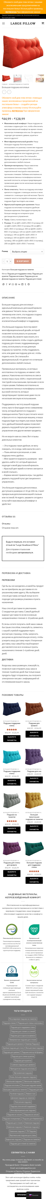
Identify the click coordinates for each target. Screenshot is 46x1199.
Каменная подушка (32, 1123)
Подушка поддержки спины (11, 772)
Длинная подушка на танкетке (13, 279)
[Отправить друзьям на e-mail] (13, 284)
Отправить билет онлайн (30, 1165)
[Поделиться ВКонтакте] (19, 284)
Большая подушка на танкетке (19, 84)
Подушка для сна (34, 771)
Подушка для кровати (34, 724)
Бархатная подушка (13, 1139)
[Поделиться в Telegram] (29, 284)
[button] (3, 23)
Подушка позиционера (11, 1119)
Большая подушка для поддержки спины (34, 865)
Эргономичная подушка (23, 1073)
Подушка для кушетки (22, 1060)
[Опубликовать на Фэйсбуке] (7, 284)
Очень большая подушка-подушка (23, 1077)
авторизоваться (25, 552)
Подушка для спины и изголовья (30, 1023)
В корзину (23, 261)
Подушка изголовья (16, 276)
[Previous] (6, 51)
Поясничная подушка (23, 1102)
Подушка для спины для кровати (12, 864)
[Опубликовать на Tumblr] (25, 284)
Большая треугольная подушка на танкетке (34, 817)
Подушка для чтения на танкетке (22, 1144)
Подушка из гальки (14, 1115)
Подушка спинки (9, 1023)
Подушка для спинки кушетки (23, 1056)
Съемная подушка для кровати (23, 1065)
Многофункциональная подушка (22, 1110)
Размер (5, 251)
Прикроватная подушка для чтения (22, 1040)
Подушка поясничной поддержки (22, 1106)
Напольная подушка (14, 1081)
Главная (4, 84)
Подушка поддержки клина (11, 724)
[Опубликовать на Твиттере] (10, 284)
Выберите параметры (12, 738)
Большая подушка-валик (31, 1085)
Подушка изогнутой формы (32, 1052)
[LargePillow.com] (23, 23)
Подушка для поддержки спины (19, 274)
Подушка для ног (31, 276)
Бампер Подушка (32, 1044)
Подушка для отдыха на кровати (22, 1036)
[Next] (40, 51)
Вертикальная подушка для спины (23, 1135)
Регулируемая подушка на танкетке (22, 1019)
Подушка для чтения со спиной (23, 1031)
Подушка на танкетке (12, 816)
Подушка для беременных (32, 1119)
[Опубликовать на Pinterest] (16, 284)
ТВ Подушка (31, 1131)
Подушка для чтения (33, 279)
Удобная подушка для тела (13, 1048)
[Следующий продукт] (4, 92)
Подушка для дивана (11, 1052)
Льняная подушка (17, 1094)
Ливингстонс (31, 1094)
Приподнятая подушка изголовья (23, 1069)
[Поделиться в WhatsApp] (3, 284)
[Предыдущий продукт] (9, 92)
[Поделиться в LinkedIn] (22, 284)
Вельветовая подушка (34, 1048)
